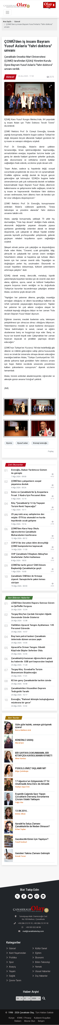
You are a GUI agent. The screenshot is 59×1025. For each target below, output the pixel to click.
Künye (11, 1018)
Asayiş (12, 966)
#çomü (9, 443)
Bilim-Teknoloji (42, 962)
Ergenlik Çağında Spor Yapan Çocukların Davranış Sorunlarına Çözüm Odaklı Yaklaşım (32, 798)
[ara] (44, 998)
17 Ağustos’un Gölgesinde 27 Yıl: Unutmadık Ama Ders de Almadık (32, 784)
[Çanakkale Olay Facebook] (23, 896)
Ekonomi (39, 957)
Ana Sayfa (7, 21)
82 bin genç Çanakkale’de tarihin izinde (31, 680)
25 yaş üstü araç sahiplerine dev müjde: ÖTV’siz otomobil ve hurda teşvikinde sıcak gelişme (28, 517)
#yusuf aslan (22, 443)
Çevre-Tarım (15, 980)
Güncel (17, 21)
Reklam (17, 1021)
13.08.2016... (21, 812)
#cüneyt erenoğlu (40, 443)
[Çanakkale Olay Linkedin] (42, 896)
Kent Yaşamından (17, 953)
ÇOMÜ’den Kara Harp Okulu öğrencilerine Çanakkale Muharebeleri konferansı (25, 531)
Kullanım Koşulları (42, 1018)
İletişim (41, 1021)
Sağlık (12, 976)
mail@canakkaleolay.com (33, 931)
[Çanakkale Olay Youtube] (29, 896)
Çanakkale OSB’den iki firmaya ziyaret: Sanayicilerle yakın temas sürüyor (28, 579)
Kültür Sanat (41, 948)
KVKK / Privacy (24, 1018)
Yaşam (12, 971)
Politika (13, 957)
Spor (11, 962)
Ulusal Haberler (42, 971)
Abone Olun (29, 1021)
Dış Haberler (41, 976)
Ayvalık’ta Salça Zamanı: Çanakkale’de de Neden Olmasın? (32, 826)
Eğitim (38, 953)
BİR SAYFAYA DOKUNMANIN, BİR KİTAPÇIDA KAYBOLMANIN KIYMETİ (33, 756)
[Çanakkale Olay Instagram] (36, 896)
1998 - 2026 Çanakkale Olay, (21, 1012)
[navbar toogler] (7, 12)
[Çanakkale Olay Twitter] (16, 896)
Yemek (38, 966)
